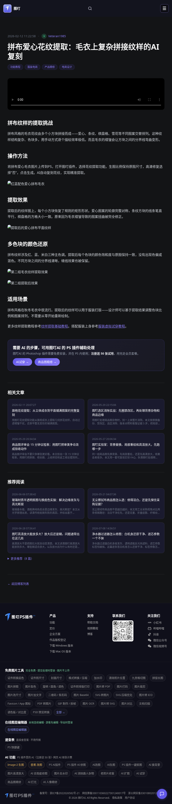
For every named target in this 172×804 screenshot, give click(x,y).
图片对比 (126, 703)
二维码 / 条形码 (57, 695)
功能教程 (15, 67)
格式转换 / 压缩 (78, 678)
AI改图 (96, 765)
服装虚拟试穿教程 (111, 326)
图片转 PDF (103, 686)
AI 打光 (32, 782)
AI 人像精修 (50, 782)
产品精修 (50, 67)
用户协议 (130, 798)
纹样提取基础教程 (54, 326)
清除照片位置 (117, 678)
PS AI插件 (55, 765)
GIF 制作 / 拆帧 (67, 703)
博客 (90, 634)
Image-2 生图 (16, 765)
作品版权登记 (58, 640)
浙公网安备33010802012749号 (146, 793)
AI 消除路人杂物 (84, 773)
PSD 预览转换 (41, 712)
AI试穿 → (22, 362)
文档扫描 (144, 703)
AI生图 (111, 765)
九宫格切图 (139, 678)
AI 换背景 (154, 765)
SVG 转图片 (102, 695)
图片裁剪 (139, 686)
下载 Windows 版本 (61, 645)
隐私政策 (117, 798)
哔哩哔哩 (158, 628)
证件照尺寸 (37, 678)
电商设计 (67, 67)
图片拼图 (13, 686)
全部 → (60, 712)
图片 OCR (88, 703)
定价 (52, 628)
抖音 (156, 634)
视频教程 (92, 628)
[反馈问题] (162, 794)
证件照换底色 (16, 678)
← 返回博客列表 (18, 584)
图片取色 (30, 686)
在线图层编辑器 (17, 729)
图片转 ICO (145, 695)
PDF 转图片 (44, 703)
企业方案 (55, 634)
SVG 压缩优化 (124, 695)
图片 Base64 (81, 695)
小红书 (157, 622)
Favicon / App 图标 (19, 703)
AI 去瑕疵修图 (39, 773)
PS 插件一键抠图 (132, 765)
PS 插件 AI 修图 (76, 765)
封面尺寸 (56, 678)
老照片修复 (107, 773)
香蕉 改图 (36, 765)
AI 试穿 (140, 773)
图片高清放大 (16, 773)
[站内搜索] (90, 8)
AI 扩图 (125, 773)
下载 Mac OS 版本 (60, 651)
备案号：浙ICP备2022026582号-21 (60, 793)
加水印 (98, 678)
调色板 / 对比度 (17, 712)
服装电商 (32, 67)
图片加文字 (35, 695)
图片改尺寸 (14, 695)
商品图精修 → (47, 362)
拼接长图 (157, 678)
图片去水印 (61, 773)
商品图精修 (14, 782)
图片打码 (122, 686)
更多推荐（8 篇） (22, 558)
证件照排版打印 (80, 686)
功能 (52, 622)
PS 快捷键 (14, 747)
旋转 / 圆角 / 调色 (53, 686)
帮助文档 (92, 622)
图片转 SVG (108, 703)
